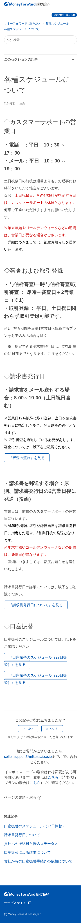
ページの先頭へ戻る (20, 797)
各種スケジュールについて (21, 29)
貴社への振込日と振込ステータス (31, 844)
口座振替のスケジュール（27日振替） (35, 826)
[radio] (28, 728)
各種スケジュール (57, 23)
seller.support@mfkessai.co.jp (28, 757)
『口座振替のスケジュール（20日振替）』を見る (35, 678)
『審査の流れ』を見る (27, 458)
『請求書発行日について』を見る (36, 605)
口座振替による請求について (27, 852)
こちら (53, 777)
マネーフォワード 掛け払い (22, 23)
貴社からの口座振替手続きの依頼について (38, 861)
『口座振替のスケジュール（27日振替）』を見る (35, 660)
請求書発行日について (22, 835)
